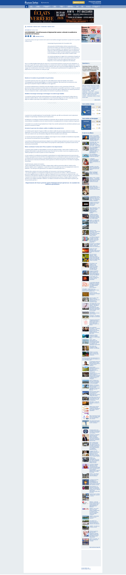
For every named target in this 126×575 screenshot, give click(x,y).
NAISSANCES (88, 6)
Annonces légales (79, 2)
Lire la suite (97, 99)
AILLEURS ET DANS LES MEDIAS (96, 6)
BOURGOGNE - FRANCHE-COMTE (70, 6)
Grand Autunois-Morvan (46, 6)
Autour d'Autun (37, 6)
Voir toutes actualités (94, 547)
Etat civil (82, 6)
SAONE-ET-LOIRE (62, 6)
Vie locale (31, 6)
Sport (77, 6)
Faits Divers (55, 6)
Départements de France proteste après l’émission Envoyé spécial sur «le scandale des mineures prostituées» (53, 183)
